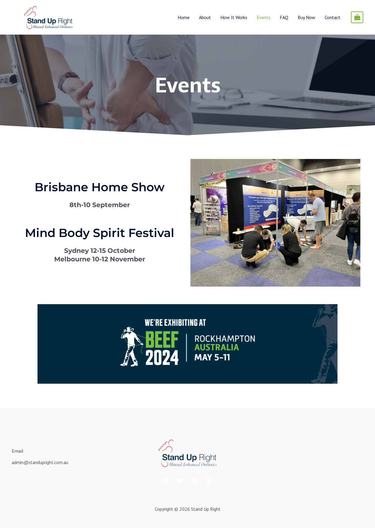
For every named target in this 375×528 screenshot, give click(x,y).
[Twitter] (180, 481)
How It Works (233, 17)
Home (184, 17)
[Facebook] (165, 481)
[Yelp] (209, 481)
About (205, 17)
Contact (332, 17)
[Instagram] (194, 481)
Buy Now (306, 17)
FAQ (284, 17)
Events (263, 17)
